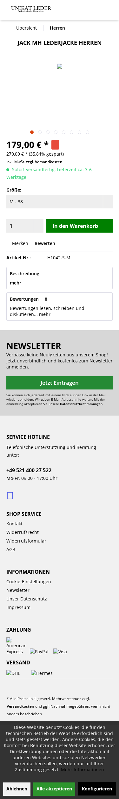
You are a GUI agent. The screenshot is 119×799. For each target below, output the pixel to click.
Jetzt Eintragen (60, 382)
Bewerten (44, 243)
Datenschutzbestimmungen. (81, 404)
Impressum (18, 607)
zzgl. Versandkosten (44, 162)
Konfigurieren (97, 789)
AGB (10, 549)
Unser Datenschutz (26, 599)
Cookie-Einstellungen (28, 581)
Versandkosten (20, 706)
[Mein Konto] (81, 11)
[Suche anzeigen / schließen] (57, 11)
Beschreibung (24, 273)
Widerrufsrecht (22, 532)
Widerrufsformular (26, 541)
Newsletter (18, 590)
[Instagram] (10, 495)
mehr (15, 283)
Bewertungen (24, 299)
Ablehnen (16, 789)
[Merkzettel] (70, 11)
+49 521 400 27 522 (28, 470)
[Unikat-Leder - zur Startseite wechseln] (31, 9)
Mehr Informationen (82, 770)
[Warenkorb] (95, 11)
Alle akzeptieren (54, 789)
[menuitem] (106, 9)
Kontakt (14, 524)
